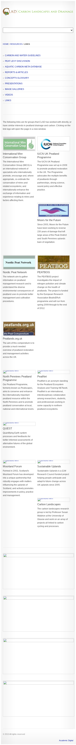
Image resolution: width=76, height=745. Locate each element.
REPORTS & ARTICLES (16, 72)
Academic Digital (66, 740)
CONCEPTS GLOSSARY (17, 78)
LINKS (8, 100)
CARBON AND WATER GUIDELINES (22, 55)
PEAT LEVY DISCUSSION (17, 61)
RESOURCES (16, 44)
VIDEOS (9, 95)
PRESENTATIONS (13, 83)
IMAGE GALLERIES (14, 89)
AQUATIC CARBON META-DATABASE (23, 66)
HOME (6, 44)
